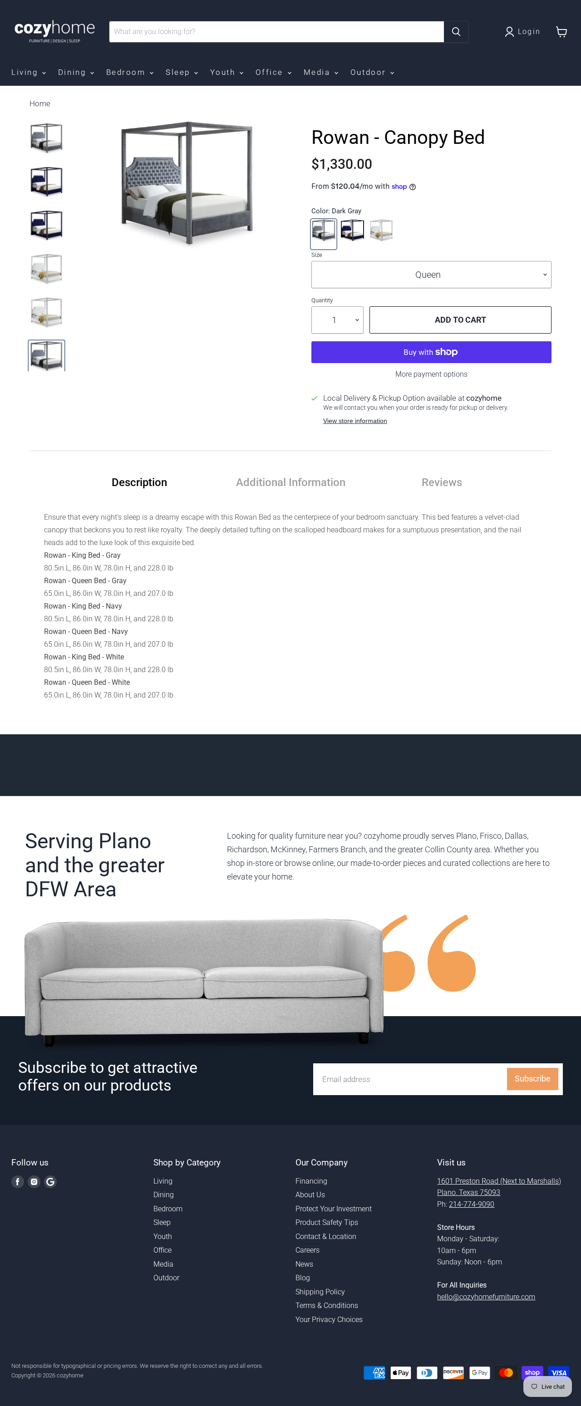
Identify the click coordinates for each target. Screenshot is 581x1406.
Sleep (179, 72)
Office (271, 72)
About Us (310, 1194)
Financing (311, 1181)
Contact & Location (325, 1236)
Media (318, 72)
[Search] (456, 31)
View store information (355, 421)
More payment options (431, 374)
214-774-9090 (471, 1204)
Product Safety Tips (326, 1222)
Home (40, 103)
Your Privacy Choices (329, 1319)
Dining (73, 72)
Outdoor (369, 72)
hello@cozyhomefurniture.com (486, 1297)
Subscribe (533, 1078)
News (304, 1264)
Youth (224, 72)
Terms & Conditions (326, 1305)
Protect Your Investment (333, 1208)
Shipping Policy (320, 1292)
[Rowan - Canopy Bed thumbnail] (46, 143)
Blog (302, 1277)
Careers (307, 1250)
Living (26, 72)
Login (529, 31)
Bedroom (127, 72)
